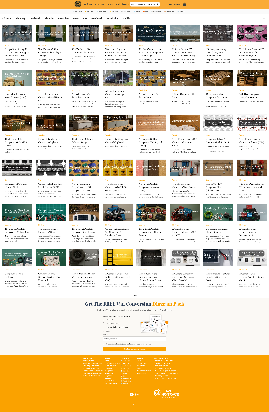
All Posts (6, 18)
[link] (184, 4)
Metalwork (34, 18)
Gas (85, 18)
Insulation (63, 18)
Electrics (49, 18)
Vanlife (126, 18)
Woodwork (97, 18)
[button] (264, 19)
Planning (20, 18)
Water (76, 18)
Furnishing (112, 18)
